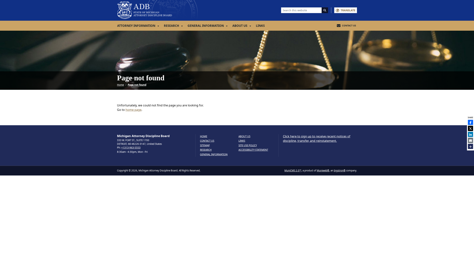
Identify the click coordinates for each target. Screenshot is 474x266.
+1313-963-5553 (131, 147)
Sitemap (205, 145)
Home (120, 84)
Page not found (137, 84)
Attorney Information (136, 26)
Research (172, 26)
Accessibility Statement (253, 149)
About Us (240, 26)
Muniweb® (323, 170)
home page (133, 110)
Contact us (207, 140)
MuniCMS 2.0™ (292, 170)
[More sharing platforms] (470, 146)
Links (260, 26)
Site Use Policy (247, 145)
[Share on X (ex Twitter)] (470, 128)
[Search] (325, 10)
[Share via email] (470, 140)
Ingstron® (340, 170)
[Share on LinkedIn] (470, 134)
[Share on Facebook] (470, 122)
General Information (206, 26)
